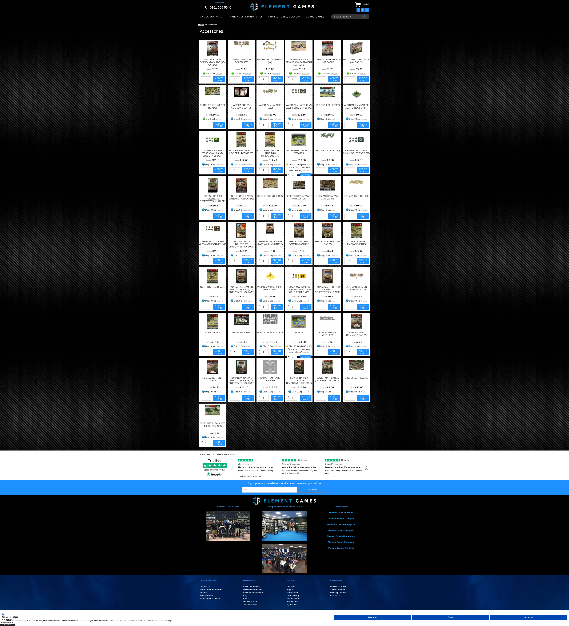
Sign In (290, 589)
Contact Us (205, 586)
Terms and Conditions (210, 598)
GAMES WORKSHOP (212, 17)
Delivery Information (252, 589)
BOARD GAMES (315, 17)
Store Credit (292, 601)
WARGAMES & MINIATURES (246, 17)
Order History (293, 595)
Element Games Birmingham (341, 524)
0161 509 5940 (220, 7)
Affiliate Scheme (337, 589)
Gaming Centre (250, 601)
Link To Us (335, 595)
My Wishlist (292, 604)
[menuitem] (212, 16)
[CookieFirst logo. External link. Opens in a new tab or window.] (3, 614)
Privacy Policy (206, 595)
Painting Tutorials (338, 592)
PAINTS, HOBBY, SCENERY (284, 17)
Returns (203, 592)
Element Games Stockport (341, 530)
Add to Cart (219, 79)
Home (201, 24)
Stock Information (251, 586)
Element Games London (341, 512)
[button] (7, 622)
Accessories (211, 24)
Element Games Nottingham (341, 536)
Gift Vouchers (293, 598)
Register (291, 586)
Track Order (292, 592)
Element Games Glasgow (341, 518)
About (246, 598)
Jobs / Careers (250, 604)
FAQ (245, 595)
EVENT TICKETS (338, 586)
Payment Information (253, 592)
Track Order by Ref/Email (211, 589)
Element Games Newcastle (341, 542)
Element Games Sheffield (341, 548)
